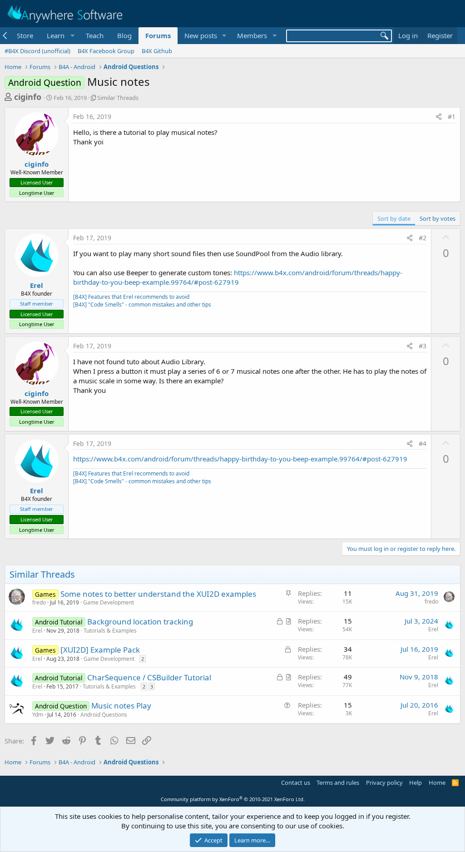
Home (437, 782)
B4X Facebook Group (106, 51)
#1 (451, 116)
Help (415, 782)
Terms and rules (338, 782)
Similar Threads (118, 98)
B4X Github (157, 51)
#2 (422, 237)
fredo (39, 602)
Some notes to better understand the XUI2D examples (158, 594)
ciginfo (27, 96)
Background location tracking (140, 621)
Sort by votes (437, 218)
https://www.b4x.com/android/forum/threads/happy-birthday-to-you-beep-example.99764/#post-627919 (237, 277)
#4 (422, 443)
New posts (200, 35)
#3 (422, 346)
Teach (95, 35)
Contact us (295, 782)
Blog (124, 35)
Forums (158, 35)
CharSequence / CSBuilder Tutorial (149, 677)
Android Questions (103, 714)
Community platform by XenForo (233, 799)
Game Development (108, 602)
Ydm (37, 714)
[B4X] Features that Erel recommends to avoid (131, 297)
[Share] (439, 117)
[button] (59, 35)
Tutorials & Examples (110, 630)
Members (252, 35)
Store (25, 35)
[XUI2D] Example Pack (100, 649)
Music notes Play (121, 705)
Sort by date (394, 218)
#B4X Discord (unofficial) (37, 51)
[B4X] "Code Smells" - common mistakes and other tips (142, 304)
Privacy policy (384, 782)
